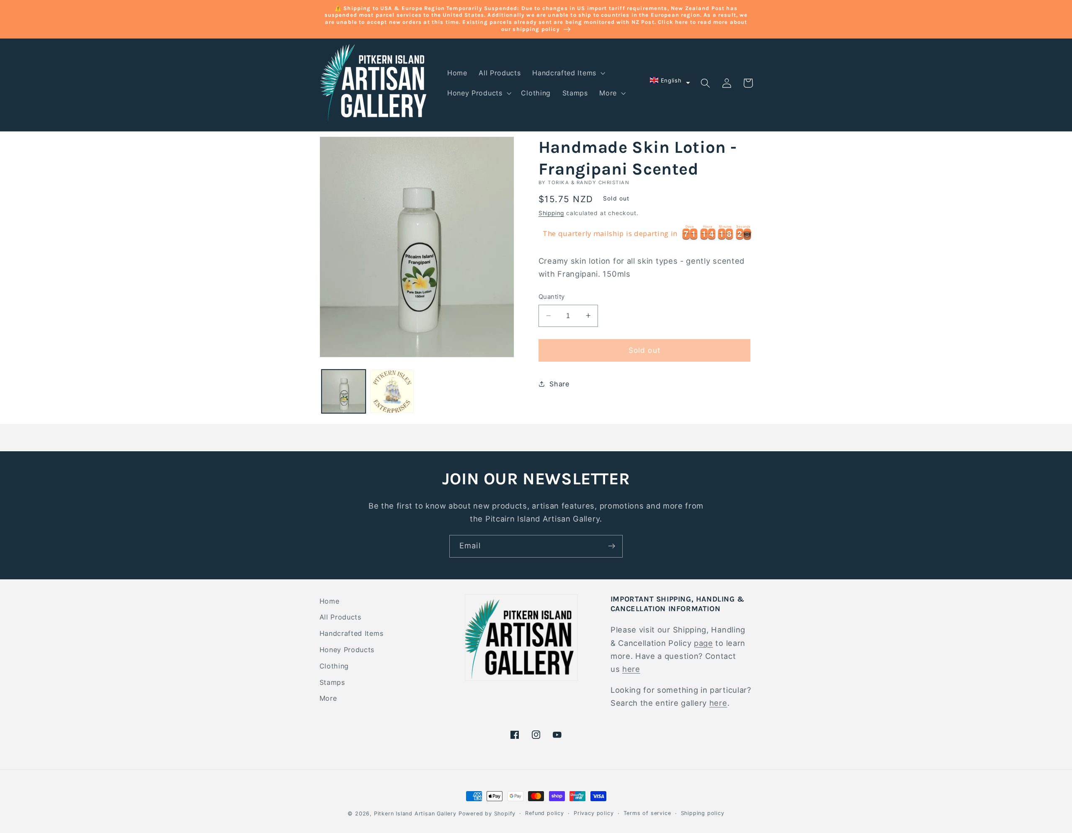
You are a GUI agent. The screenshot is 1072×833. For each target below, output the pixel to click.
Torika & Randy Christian (588, 182)
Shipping (551, 212)
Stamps (332, 682)
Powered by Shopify (487, 813)
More (328, 698)
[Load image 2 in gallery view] (392, 391)
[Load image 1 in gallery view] (343, 391)
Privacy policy (593, 813)
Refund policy (544, 813)
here (631, 669)
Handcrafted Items (352, 633)
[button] (567, 73)
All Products (340, 617)
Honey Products (347, 649)
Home (330, 601)
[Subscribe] (611, 546)
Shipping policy (702, 813)
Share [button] (559, 384)
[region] (646, 233)
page (703, 643)
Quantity (552, 297)
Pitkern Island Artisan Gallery (415, 813)
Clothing (334, 666)
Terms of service (647, 813)
